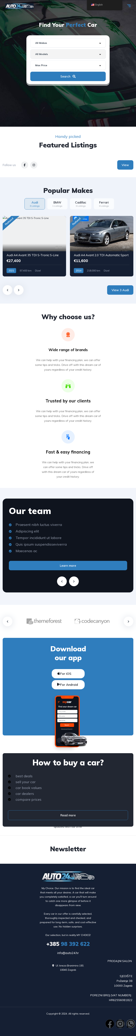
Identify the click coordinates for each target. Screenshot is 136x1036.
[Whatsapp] (130, 1023)
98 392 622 (68, 944)
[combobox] (68, 43)
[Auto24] (19, 6)
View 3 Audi (120, 290)
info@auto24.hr (68, 953)
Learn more (68, 565)
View (125, 165)
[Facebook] (109, 1023)
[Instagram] (120, 1023)
